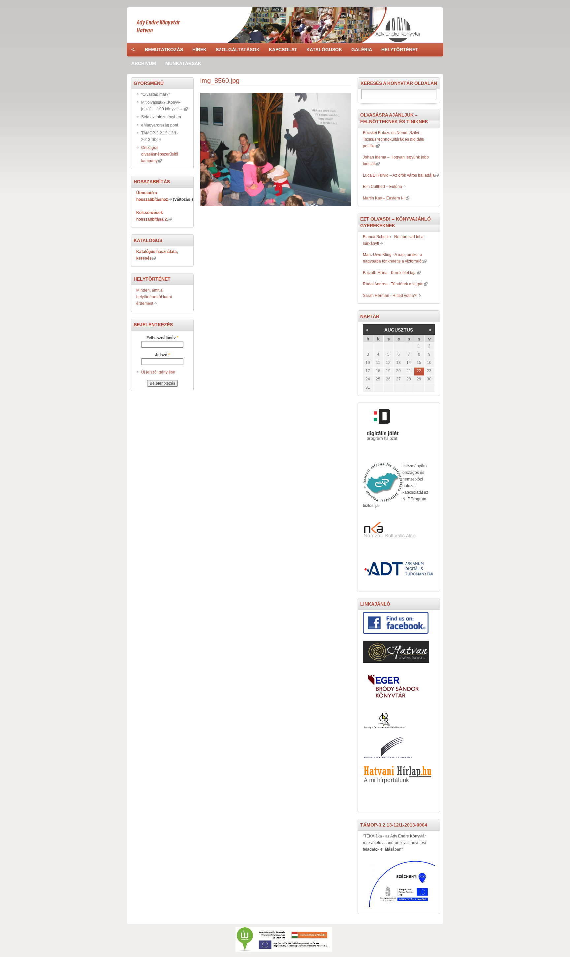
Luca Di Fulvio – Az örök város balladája (399, 175)
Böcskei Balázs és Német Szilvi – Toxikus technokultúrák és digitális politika (393, 139)
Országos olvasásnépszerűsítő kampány (159, 154)
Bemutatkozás (164, 49)
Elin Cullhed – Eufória (382, 186)
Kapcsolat (283, 49)
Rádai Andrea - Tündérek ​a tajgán (393, 284)
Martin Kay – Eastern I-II (384, 198)
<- (133, 49)
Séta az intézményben (161, 117)
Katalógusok (324, 49)
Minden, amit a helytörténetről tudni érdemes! (154, 297)
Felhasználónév (162, 338)
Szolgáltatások (238, 49)
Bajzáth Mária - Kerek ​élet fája (390, 272)
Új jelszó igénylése (158, 372)
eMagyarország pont (159, 125)
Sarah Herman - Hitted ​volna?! (390, 295)
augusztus (398, 330)
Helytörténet (399, 49)
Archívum (143, 63)
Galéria (361, 49)
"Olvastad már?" (155, 94)
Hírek (199, 49)
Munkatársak (183, 63)
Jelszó (162, 355)
